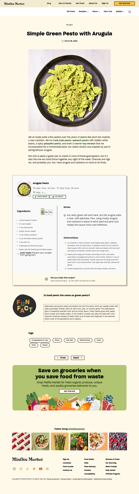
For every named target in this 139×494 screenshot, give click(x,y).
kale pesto (65, 140)
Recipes (82, 11)
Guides (119, 11)
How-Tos (108, 11)
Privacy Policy (66, 479)
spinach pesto (80, 140)
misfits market (85, 340)
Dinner (57, 340)
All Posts (71, 11)
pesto (34, 345)
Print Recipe (42, 196)
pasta (99, 340)
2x (46, 212)
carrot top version (84, 144)
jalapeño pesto (52, 144)
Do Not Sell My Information (82, 479)
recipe (45, 345)
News (95, 11)
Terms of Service (53, 479)
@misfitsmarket (76, 429)
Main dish (69, 340)
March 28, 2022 (71, 41)
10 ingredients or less (40, 340)
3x (50, 212)
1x (43, 212)
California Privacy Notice (103, 479)
